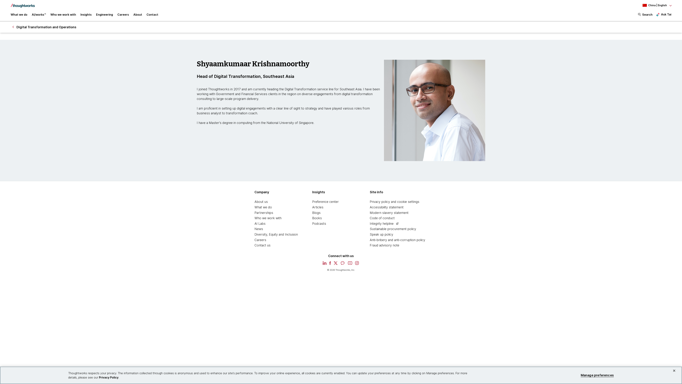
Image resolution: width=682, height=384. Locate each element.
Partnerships (264, 213)
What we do (263, 207)
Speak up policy (381, 234)
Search (647, 14)
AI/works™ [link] (39, 14)
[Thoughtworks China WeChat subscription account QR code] (342, 264)
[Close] (674, 371)
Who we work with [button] (63, 14)
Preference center (325, 202)
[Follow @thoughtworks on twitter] (336, 264)
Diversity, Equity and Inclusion (276, 234)
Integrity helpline (382, 223)
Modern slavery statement (389, 213)
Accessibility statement (387, 207)
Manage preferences (597, 375)
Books (317, 218)
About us (261, 202)
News (259, 229)
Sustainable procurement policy (393, 229)
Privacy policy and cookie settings (394, 202)
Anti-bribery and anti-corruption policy (397, 240)
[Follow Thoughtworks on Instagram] (357, 264)
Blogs (316, 213)
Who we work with (268, 218)
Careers (260, 240)
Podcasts (319, 223)
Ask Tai (666, 14)
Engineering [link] (104, 14)
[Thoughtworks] (23, 4)
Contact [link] (152, 14)
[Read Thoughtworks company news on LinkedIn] (324, 264)
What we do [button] (19, 14)
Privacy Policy (108, 377)
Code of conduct (382, 218)
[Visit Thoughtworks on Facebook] (330, 264)
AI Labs (260, 223)
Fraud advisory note (384, 245)
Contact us (262, 245)
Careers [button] (123, 14)
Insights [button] (86, 14)
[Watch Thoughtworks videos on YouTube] (350, 264)
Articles (317, 207)
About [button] (137, 14)
